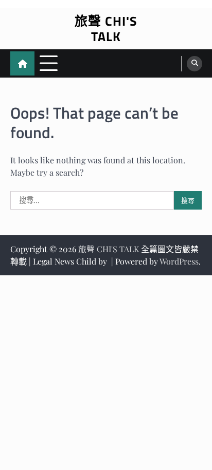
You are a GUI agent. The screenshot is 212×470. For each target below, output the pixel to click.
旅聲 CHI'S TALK (106, 28)
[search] (194, 63)
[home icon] (22, 63)
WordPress (179, 261)
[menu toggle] (49, 63)
